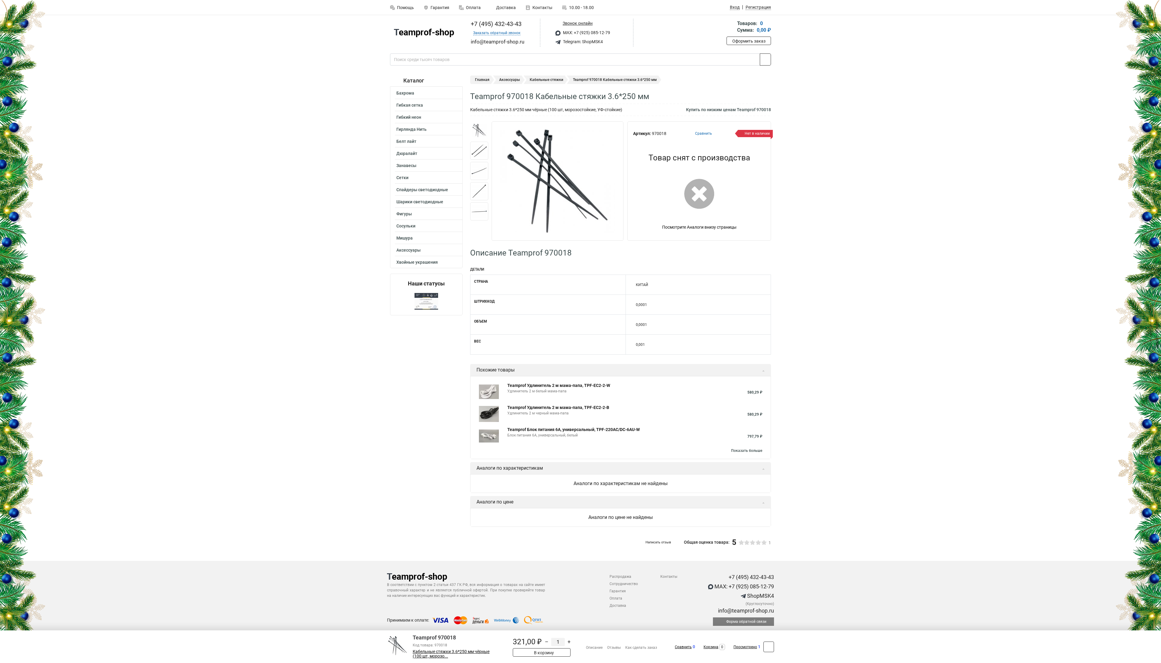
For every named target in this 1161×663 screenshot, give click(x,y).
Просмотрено (745, 647)
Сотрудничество (624, 584)
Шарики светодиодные (419, 201)
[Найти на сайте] (765, 59)
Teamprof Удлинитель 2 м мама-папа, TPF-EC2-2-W (558, 385)
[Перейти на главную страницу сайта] (424, 33)
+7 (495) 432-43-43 (495, 23)
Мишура (404, 238)
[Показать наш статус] (426, 301)
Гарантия (440, 7)
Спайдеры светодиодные (422, 189)
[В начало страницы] (768, 647)
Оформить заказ (749, 41)
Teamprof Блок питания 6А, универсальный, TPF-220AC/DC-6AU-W (573, 429)
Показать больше (746, 451)
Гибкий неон (408, 117)
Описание (594, 647)
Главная (482, 80)
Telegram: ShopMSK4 (582, 41)
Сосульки (405, 226)
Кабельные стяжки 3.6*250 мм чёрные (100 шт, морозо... (451, 653)
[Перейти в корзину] (731, 27)
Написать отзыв (658, 542)
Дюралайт (406, 153)
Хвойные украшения (417, 262)
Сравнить (683, 647)
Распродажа (620, 576)
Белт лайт (406, 141)
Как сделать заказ (641, 647)
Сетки (402, 177)
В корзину (543, 652)
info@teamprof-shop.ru (745, 610)
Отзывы (614, 647)
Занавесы (406, 165)
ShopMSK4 (760, 596)
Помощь (405, 7)
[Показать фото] (479, 130)
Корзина (711, 647)
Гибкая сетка (409, 105)
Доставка (505, 7)
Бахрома (405, 93)
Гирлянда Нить (411, 129)
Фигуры (404, 213)
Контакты (542, 7)
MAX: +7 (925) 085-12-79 (586, 32)
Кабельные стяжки (546, 80)
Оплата (473, 7)
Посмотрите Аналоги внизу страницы (699, 227)
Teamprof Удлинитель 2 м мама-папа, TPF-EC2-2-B (558, 407)
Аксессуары (408, 250)
